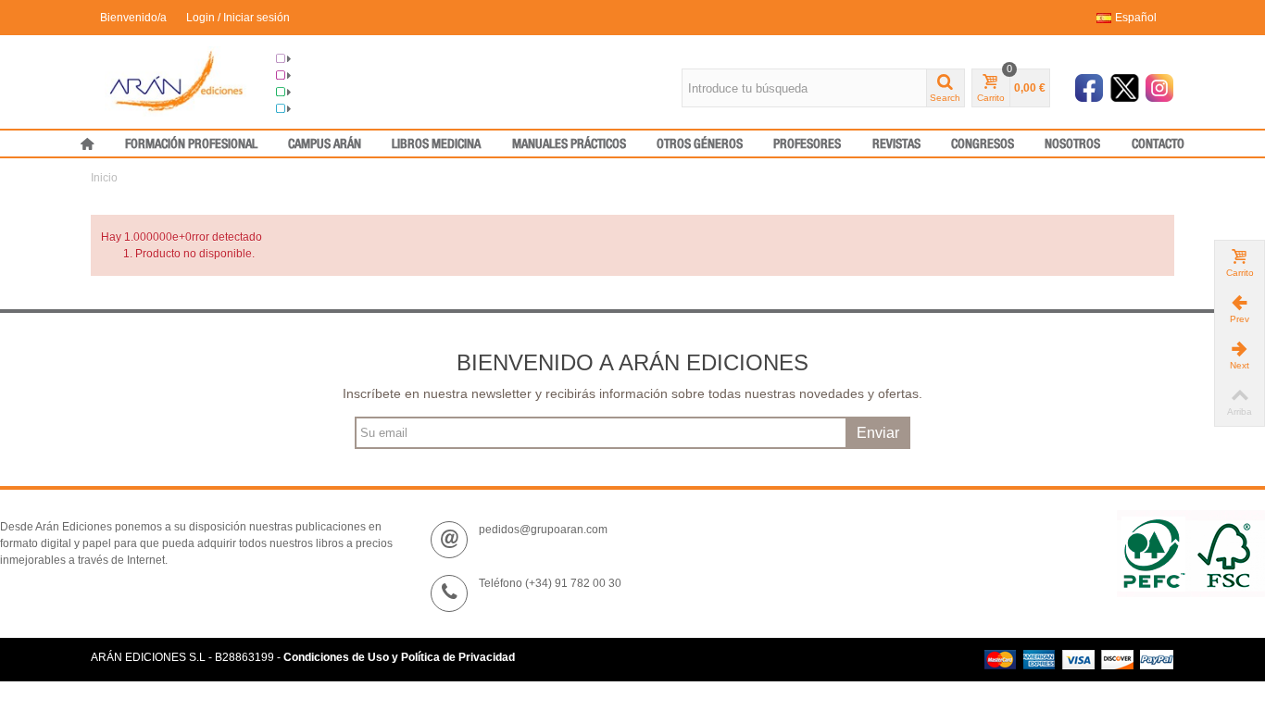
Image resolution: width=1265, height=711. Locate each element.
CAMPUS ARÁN (324, 144)
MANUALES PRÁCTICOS (569, 144)
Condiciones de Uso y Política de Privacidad (399, 657)
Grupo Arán (321, 59)
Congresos (320, 75)
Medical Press (328, 109)
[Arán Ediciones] (176, 80)
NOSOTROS (1072, 144)
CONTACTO (1158, 144)
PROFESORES (807, 144)
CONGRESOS (982, 144)
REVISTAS (896, 144)
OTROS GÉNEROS (700, 144)
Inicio (104, 177)
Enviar (878, 433)
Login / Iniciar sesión (238, 17)
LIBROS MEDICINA (436, 144)
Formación (319, 92)
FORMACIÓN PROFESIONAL (191, 144)
